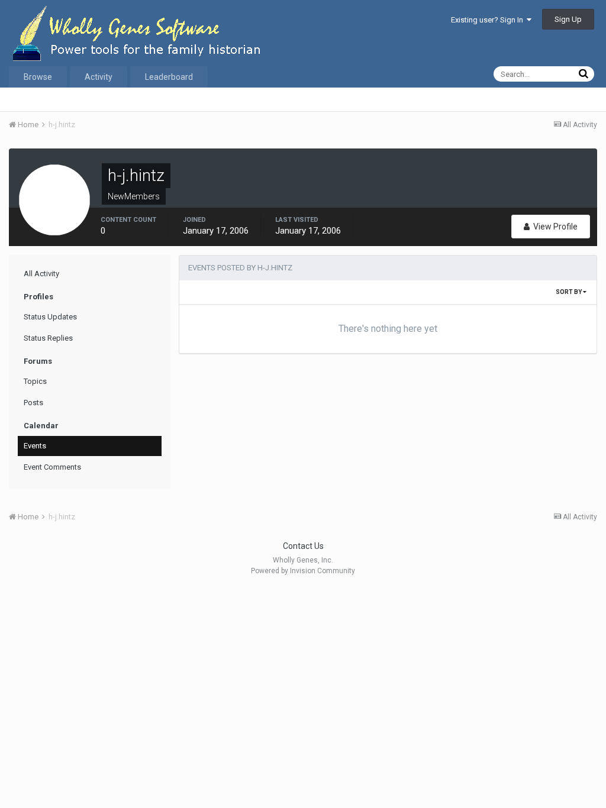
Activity (98, 77)
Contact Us (303, 546)
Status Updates (50, 316)
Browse (38, 77)
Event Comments (52, 467)
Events (35, 445)
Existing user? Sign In (489, 19)
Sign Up (568, 19)
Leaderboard (169, 77)
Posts (33, 402)
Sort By (569, 292)
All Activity (41, 273)
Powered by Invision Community (303, 571)
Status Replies (48, 338)
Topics (35, 381)
